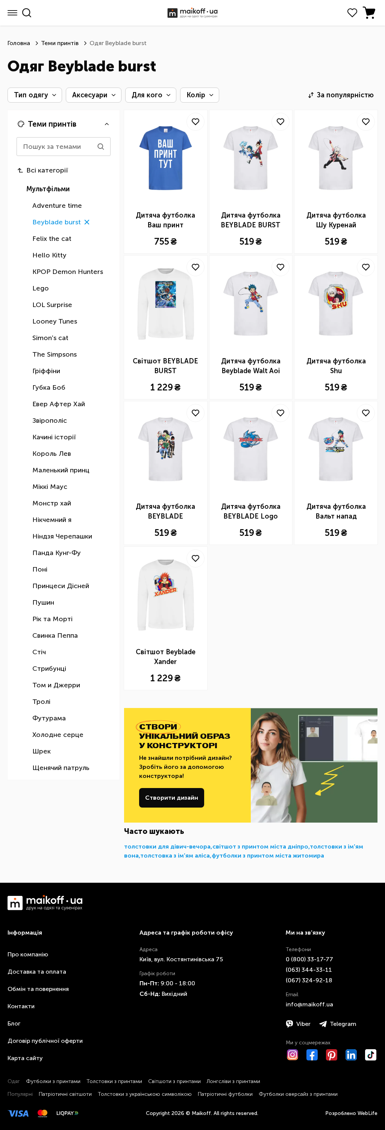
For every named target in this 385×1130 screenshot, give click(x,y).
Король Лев (51, 453)
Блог (14, 1023)
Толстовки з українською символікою (145, 1094)
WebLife (367, 1113)
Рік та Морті (52, 619)
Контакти (21, 1006)
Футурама (49, 718)
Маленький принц (60, 470)
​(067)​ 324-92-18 (309, 980)
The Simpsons (54, 354)
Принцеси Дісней (60, 586)
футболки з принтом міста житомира (268, 855)
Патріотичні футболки (225, 1094)
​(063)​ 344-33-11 (309, 969)
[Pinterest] (331, 1055)
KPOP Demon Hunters (67, 272)
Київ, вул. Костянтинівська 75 (181, 959)
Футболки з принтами (53, 1081)
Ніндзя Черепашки (62, 536)
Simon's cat (50, 338)
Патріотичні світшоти (65, 1094)
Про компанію (28, 954)
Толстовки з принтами (114, 1081)
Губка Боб (48, 387)
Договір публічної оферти (45, 1040)
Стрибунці (49, 668)
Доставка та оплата (37, 971)
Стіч (39, 652)
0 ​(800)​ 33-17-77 (309, 959)
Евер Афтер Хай (58, 404)
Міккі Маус (49, 487)
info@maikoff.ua (309, 1004)
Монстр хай (51, 503)
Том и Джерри (56, 685)
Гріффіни (46, 371)
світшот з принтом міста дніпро (260, 846)
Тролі (41, 701)
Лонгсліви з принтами (233, 1081)
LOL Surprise (52, 305)
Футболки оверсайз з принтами (298, 1094)
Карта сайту (25, 1058)
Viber (303, 1023)
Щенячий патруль (60, 768)
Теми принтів (60, 43)
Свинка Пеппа (55, 635)
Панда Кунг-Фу (56, 553)
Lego (40, 288)
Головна (19, 43)
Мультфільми (48, 189)
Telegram (343, 1023)
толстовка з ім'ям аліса (175, 855)
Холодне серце (57, 735)
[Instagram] (292, 1055)
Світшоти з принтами (174, 1081)
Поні (39, 569)
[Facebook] (312, 1055)
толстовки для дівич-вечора (167, 846)
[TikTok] (370, 1055)
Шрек (41, 751)
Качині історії (54, 437)
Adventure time (57, 205)
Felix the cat (51, 238)
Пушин (43, 602)
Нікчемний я (51, 520)
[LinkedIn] (351, 1055)
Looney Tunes (54, 321)
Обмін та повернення (38, 988)
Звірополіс (49, 420)
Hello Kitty (49, 255)
